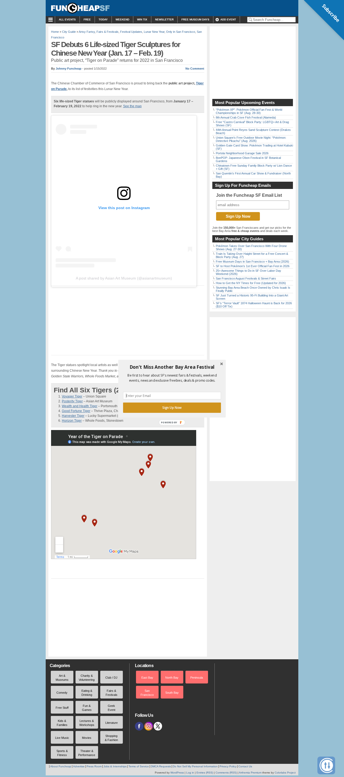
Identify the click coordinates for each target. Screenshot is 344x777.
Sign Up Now (172, 407)
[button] (172, 367)
